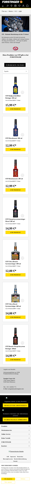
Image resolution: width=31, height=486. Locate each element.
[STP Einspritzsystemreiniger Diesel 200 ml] (15, 208)
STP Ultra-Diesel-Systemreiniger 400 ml (13, 305)
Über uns (4, 11)
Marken (11, 11)
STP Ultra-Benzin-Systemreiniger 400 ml (13, 263)
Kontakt (15, 461)
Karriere (4, 446)
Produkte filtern (15, 65)
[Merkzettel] (19, 5)
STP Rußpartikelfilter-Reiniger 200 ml (13, 97)
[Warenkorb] (27, 5)
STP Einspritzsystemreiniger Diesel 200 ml (15, 220)
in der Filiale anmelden (15, 419)
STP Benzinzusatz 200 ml (14, 179)
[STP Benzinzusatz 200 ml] (15, 168)
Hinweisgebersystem (8, 459)
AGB (8, 456)
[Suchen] (7, 5)
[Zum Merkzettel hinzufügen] (22, 92)
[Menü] (3, 5)
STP (20, 11)
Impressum (13, 456)
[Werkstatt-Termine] (15, 5)
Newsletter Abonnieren (15, 405)
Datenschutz (20, 456)
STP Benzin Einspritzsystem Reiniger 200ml (15, 347)
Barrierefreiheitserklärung (20, 459)
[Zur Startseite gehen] (15, 2)
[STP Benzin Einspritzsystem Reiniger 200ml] (15, 336)
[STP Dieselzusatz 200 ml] (15, 127)
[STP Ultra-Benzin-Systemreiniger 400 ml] (15, 251)
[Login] (23, 5)
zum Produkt (15, 109)
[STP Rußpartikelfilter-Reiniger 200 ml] (15, 85)
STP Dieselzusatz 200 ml (13, 138)
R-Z (16, 11)
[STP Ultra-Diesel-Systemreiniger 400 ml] (15, 293)
